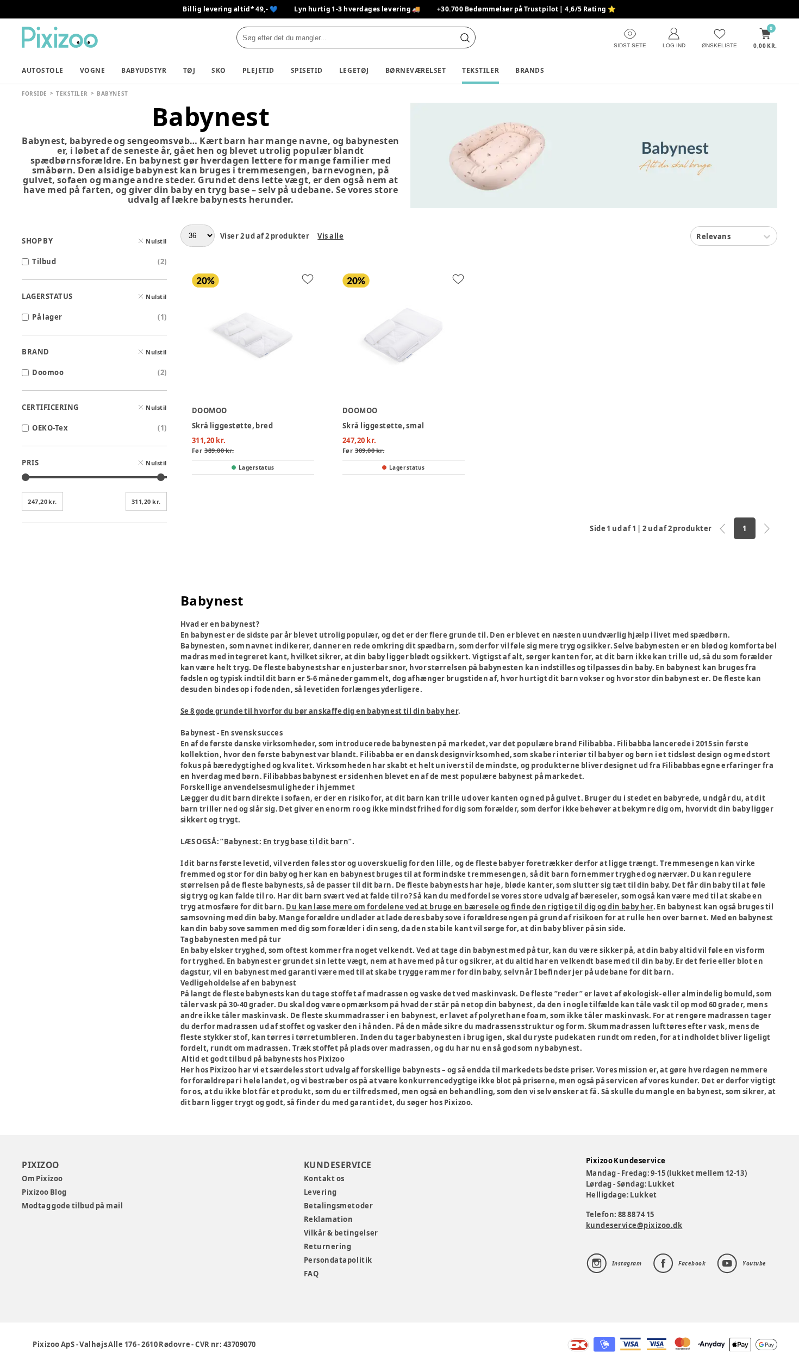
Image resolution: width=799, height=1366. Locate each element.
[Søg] (464, 37)
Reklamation (328, 1219)
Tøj (189, 70)
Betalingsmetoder (338, 1206)
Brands (529, 70)
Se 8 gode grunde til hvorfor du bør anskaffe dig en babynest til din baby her (319, 711)
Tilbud (44, 261)
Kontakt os (324, 1178)
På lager (47, 317)
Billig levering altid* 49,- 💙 (230, 9)
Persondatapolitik (338, 1260)
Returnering (328, 1246)
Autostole (43, 70)
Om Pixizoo (42, 1178)
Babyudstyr (143, 70)
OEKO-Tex (50, 428)
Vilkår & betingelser (341, 1233)
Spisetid (307, 70)
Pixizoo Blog (44, 1192)
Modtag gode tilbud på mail (72, 1206)
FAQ (311, 1273)
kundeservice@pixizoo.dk (634, 1225)
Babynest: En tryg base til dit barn (286, 841)
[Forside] (60, 37)
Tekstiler (480, 70)
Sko (218, 70)
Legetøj (354, 70)
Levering (320, 1192)
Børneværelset (415, 70)
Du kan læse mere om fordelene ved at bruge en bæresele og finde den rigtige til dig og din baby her (469, 907)
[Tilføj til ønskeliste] (307, 278)
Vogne (92, 70)
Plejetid (258, 70)
